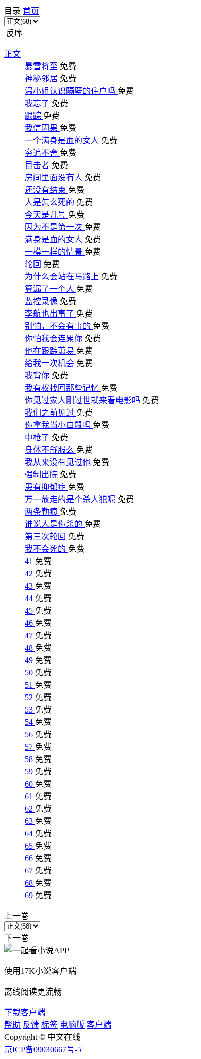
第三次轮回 (46, 536)
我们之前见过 (50, 412)
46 (30, 623)
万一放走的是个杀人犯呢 (71, 499)
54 (30, 722)
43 (30, 586)
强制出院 (42, 474)
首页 (31, 11)
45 (30, 610)
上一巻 (16, 916)
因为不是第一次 (55, 227)
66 (30, 858)
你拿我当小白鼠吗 (59, 425)
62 (30, 808)
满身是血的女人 (55, 239)
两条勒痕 (42, 511)
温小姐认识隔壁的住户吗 (71, 91)
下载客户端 (24, 1012)
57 (30, 746)
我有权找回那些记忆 (63, 388)
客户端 (99, 1024)
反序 (13, 33)
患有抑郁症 (46, 487)
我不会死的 (46, 548)
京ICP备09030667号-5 (42, 1049)
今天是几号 (46, 214)
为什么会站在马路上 (63, 276)
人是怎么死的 (50, 202)
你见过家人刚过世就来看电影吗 (83, 400)
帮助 (12, 1024)
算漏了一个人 (50, 289)
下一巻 (16, 938)
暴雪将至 (42, 66)
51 (30, 685)
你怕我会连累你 (55, 338)
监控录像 (42, 301)
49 (30, 660)
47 (30, 635)
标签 (49, 1024)
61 (30, 796)
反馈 (31, 1024)
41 (30, 561)
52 (30, 697)
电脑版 (72, 1024)
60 (30, 784)
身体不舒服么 (50, 449)
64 (30, 833)
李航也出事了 (50, 313)
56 (30, 734)
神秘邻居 (42, 78)
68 (30, 883)
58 (30, 759)
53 (30, 709)
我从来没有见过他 (59, 462)
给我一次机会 (50, 363)
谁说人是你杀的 (55, 524)
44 (30, 598)
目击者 (38, 165)
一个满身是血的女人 (63, 140)
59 (30, 771)
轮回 (34, 264)
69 (30, 895)
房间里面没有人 (55, 177)
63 (30, 821)
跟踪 (34, 115)
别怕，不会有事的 (59, 326)
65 (30, 845)
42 (30, 573)
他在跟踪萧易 (50, 350)
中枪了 (38, 437)
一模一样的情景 (55, 251)
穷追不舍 (42, 152)
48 (30, 647)
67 (30, 870)
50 (30, 672)
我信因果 (42, 128)
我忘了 (38, 103)
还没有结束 (46, 190)
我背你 (38, 375)
